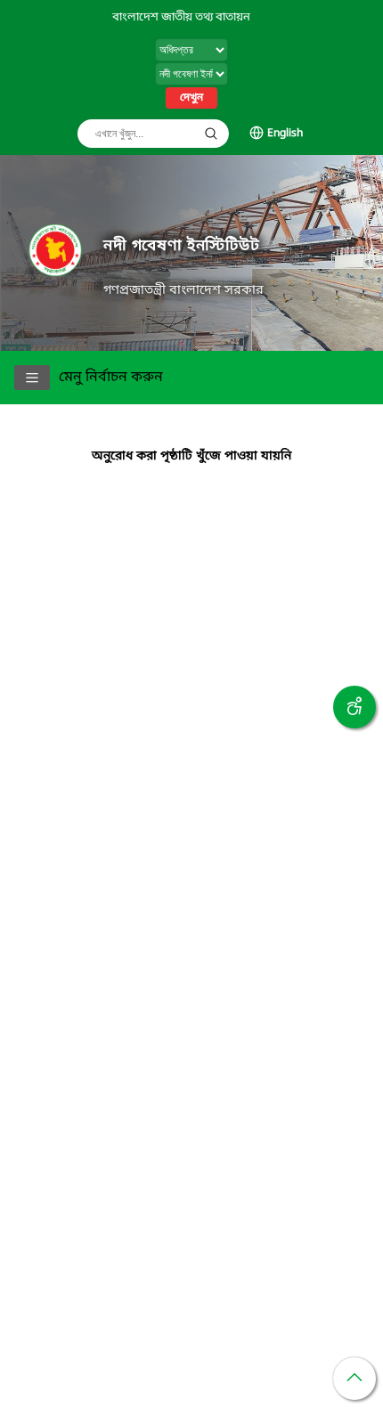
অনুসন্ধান (211, 133)
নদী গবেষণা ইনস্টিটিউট (181, 246)
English (285, 133)
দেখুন (191, 98)
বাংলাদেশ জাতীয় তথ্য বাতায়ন (181, 17)
